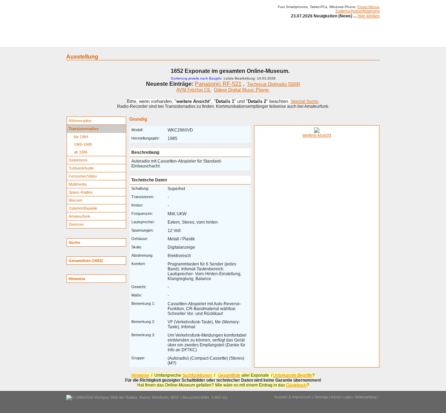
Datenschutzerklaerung (358, 11)
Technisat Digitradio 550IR (273, 84)
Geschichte (122, 41)
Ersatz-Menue (368, 7)
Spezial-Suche (304, 101)
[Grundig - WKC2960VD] (317, 131)
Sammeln (150, 41)
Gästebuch (296, 385)
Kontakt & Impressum (293, 397)
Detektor (261, 41)
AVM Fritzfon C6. (193, 89)
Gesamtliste (229, 375)
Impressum (311, 41)
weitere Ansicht (316, 135)
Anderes (285, 41)
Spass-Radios (81, 192)
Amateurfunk (79, 216)
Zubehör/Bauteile (83, 208)
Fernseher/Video (83, 176)
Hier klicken (368, 16)
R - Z (206, 41)
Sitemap (321, 397)
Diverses (76, 224)
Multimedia (77, 184)
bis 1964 (81, 137)
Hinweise (140, 375)
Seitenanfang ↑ (367, 397)
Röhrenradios (80, 121)
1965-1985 (83, 144)
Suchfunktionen (197, 375)
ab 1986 (80, 152)
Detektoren (78, 160)
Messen (75, 200)
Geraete (97, 41)
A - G (171, 41)
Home (75, 41)
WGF (174, 397)
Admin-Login (341, 397)
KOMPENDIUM (232, 41)
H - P (189, 41)
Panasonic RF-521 (218, 84)
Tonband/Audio (81, 168)
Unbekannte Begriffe (292, 375)
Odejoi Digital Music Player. (242, 89)
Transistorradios (84, 129)
